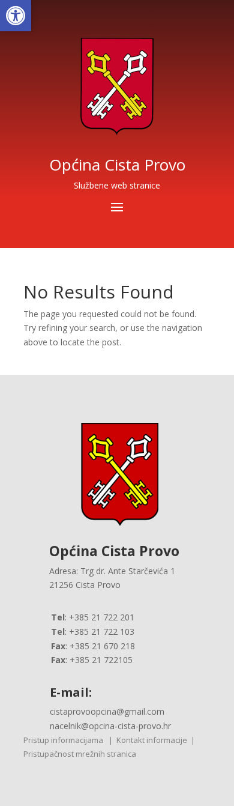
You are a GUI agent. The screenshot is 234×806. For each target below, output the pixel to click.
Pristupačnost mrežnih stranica (79, 753)
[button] (15, 15)
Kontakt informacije (151, 740)
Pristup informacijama (63, 740)
